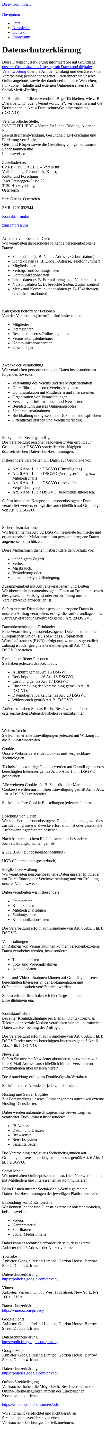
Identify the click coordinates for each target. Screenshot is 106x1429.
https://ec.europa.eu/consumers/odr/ (30, 1404)
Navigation (11, 14)
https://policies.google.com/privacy (30, 1279)
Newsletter (21, 27)
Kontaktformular (15, 216)
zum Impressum (15, 225)
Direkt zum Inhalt (16, 4)
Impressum (21, 37)
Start (16, 23)
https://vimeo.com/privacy (23, 1310)
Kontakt (18, 32)
